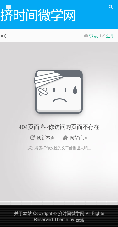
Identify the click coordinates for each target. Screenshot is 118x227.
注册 (110, 35)
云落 (80, 219)
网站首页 (78, 137)
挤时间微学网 (71, 213)
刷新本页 (46, 137)
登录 (93, 35)
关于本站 (23, 213)
